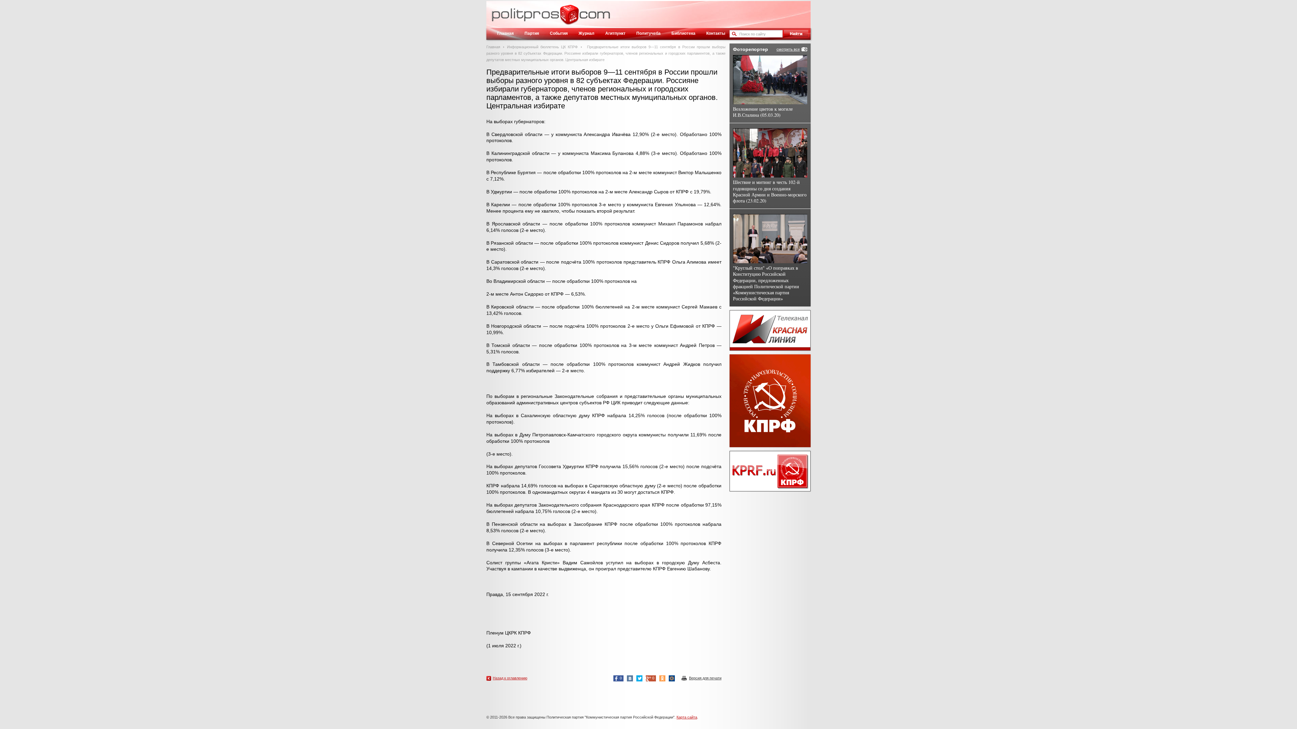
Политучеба (648, 33)
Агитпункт (615, 33)
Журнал (586, 33)
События (559, 33)
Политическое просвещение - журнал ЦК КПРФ (569, 18)
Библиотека (683, 33)
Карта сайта (687, 717)
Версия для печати (705, 678)
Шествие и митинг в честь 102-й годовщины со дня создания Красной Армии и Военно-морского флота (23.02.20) (770, 191)
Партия (532, 33)
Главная (505, 33)
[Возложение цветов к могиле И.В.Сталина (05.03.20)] (770, 79)
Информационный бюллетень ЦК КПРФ (542, 47)
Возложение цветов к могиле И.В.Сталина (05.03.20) (763, 112)
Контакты (715, 33)
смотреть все (788, 49)
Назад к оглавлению (510, 678)
